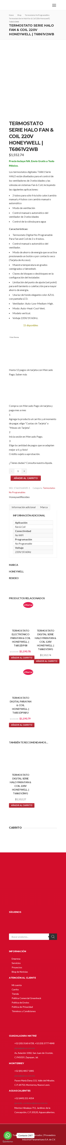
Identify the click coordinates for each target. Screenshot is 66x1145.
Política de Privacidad (22, 1006)
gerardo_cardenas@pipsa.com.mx (31, 1103)
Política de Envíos (20, 1002)
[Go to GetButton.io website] (8, 1142)
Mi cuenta (17, 985)
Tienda (15, 993)
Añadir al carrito (26, 478)
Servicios (16, 963)
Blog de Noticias (20, 971)
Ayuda (48, 462)
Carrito (15, 989)
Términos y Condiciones (24, 1011)
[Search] (53, 936)
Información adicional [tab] (24, 507)
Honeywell (15, 496)
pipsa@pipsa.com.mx (24, 1048)
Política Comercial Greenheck (26, 998)
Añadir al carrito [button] (21, 658)
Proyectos (17, 967)
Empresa (16, 958)
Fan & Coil (20, 526)
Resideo (25, 496)
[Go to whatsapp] (8, 1135)
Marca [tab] (44, 507)
